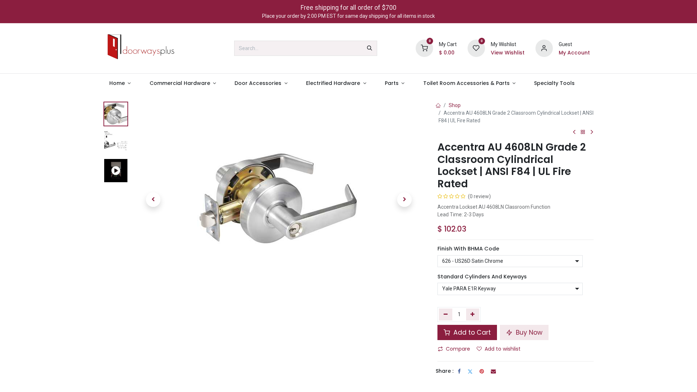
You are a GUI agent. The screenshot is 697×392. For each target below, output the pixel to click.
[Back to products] (583, 132)
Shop (455, 105)
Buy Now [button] (528, 332)
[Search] (369, 48)
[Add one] (473, 314)
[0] (424, 48)
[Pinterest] (482, 371)
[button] (153, 199)
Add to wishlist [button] (503, 348)
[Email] (493, 371)
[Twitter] (470, 371)
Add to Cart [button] (471, 332)
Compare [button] (458, 348)
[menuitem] (120, 83)
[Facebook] (459, 371)
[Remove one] (445, 314)
